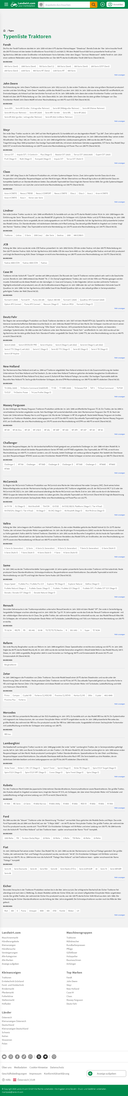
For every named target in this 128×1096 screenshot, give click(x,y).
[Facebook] (17, 1056)
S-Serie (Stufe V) (11, 552)
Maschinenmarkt (10, 937)
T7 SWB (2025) (65, 388)
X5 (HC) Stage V (54, 510)
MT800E (102, 464)
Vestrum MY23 (68, 304)
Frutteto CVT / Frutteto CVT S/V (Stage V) (100, 588)
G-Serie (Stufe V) (109, 548)
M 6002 (92, 803)
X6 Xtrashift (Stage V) (73, 510)
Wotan (71, 910)
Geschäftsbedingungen (14, 1073)
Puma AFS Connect (32, 304)
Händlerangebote (10, 941)
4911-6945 (108, 695)
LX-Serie (27, 803)
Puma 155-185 (38, 299)
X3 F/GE (55, 506)
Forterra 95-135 (10, 695)
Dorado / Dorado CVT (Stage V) (17, 592)
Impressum (35, 1073)
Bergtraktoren (10, 664)
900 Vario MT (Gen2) (41, 70)
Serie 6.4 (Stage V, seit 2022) (91, 344)
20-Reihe (46, 838)
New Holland (72, 988)
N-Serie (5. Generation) (67, 548)
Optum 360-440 (53, 299)
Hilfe (8, 1080)
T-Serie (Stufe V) (27, 552)
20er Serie (50, 235)
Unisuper (33, 910)
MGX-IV (84, 803)
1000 (69, 235)
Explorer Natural (75, 583)
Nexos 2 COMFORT (43, 193)
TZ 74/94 (96, 630)
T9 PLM (120, 388)
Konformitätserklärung (56, 1073)
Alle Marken (7, 959)
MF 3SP (83, 429)
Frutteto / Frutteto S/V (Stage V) (66, 588)
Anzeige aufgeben (10, 963)
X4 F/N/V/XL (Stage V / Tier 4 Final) (18, 510)
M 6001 (101, 803)
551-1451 (73, 630)
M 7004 (7, 803)
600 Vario (72, 70)
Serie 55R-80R (115, 868)
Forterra (22, 699)
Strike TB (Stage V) (82, 768)
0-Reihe (66, 838)
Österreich (7, 1017)
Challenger (31, 464)
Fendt (69, 977)
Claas (69, 996)
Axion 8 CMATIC (10, 193)
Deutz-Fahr (71, 1003)
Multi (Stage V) (26, 158)
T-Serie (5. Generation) (89, 548)
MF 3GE (65, 429)
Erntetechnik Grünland (13, 981)
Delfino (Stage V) (92, 583)
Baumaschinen (73, 959)
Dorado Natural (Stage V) (44, 592)
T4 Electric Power (21, 392)
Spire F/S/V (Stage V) (13, 772)
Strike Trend (9, 768)
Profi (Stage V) (10, 158)
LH (78, 910)
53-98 (40, 630)
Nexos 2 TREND (26, 193)
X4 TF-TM (8, 506)
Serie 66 (7, 873)
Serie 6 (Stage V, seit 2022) (66, 344)
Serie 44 (33, 868)
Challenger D (67, 464)
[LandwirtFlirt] (54, 1056)
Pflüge (69, 948)
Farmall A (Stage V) (85, 304)
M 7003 (110, 803)
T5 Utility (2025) (10, 388)
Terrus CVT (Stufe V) (74, 158)
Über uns (7, 1067)
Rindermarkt (8, 988)
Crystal (98, 695)
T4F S (92, 388)
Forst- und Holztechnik (13, 984)
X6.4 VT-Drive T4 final (13, 506)
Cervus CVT (9, 154)
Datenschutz (57, 1067)
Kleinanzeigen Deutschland (15, 1028)
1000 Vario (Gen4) (28, 66)
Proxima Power (10, 695)
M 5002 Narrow (40, 803)
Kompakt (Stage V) (43, 158)
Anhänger (71, 963)
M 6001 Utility (54, 803)
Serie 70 (103, 868)
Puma (23, 910)
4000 (42, 910)
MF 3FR (74, 429)
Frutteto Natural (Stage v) (15, 588)
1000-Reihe (8, 838)
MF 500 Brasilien (11, 429)
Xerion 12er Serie (36, 197)
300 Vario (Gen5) (81, 66)
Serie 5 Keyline (46, 344)
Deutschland (8, 1024)
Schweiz (6, 1032)
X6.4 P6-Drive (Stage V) (94, 510)
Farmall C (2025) (70, 299)
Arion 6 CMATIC (102, 193)
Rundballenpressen (75, 945)
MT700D (42, 464)
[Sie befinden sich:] (5, 30)
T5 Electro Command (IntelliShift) (34, 388)
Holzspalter (72, 956)
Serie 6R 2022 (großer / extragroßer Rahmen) (23, 116)
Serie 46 (7, 868)
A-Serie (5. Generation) (45, 548)
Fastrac (44, 262)
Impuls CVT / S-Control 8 (27, 154)
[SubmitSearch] (93, 5)
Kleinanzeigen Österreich (14, 1021)
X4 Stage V (40, 510)
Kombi (62, 910)
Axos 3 (22, 197)
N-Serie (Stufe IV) (70, 552)
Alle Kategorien (9, 956)
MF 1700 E (37, 429)
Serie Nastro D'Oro (68, 868)
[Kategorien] (39, 1056)
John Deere (71, 981)
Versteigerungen (10, 952)
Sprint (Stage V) (64, 768)
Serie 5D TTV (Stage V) (60, 349)
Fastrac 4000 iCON (30, 262)
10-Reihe (97, 838)
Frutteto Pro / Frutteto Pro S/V (31, 583)
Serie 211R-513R (85, 868)
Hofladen (6, 1003)
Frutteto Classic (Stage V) (39, 588)
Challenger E (91, 464)
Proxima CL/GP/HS (63, 695)
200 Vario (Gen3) (11, 70)
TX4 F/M (46, 506)
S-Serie (28, 235)
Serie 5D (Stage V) (80, 349)
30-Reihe (56, 838)
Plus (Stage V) (46, 154)
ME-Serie (16, 803)
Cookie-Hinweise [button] (39, 1067)
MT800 (7, 468)
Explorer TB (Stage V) (56, 583)
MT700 (20, 464)
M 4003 (66, 803)
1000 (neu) (38, 235)
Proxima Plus (9, 699)
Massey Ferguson (74, 999)
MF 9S (100, 429)
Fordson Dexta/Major (31, 838)
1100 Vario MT (59, 70)
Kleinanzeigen (9, 945)
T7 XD (53, 388)
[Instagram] (10, 1056)
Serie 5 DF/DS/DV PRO (28, 344)
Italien (5, 1036)
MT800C (112, 464)
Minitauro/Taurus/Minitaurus (16, 583)
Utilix (90, 695)
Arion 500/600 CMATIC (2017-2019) (18, 193)
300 (12, 910)
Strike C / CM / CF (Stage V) (29, 768)
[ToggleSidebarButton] (6, 4)
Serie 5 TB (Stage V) (99, 349)
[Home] (23, 4)
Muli (6, 910)
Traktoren (8, 235)
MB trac (7, 734)
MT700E (79, 464)
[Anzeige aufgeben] (102, 4)
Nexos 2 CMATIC (60, 193)
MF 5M (7, 429)
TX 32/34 (8, 630)
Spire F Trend (48, 768)
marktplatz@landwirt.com (12, 1092)
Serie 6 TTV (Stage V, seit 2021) (17, 349)
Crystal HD (27, 695)
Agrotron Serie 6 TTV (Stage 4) (17, 344)
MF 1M (27, 429)
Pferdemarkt (8, 992)
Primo (7, 695)
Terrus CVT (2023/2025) (83, 154)
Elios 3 (81, 193)
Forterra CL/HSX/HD (43, 695)
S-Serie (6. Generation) (13, 548)
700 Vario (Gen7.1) (46, 66)
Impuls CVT (58, 158)
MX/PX (17, 630)
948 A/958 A (78, 235)
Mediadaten (20, 1067)
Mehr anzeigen (119, 75)
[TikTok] (24, 1056)
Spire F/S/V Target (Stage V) (104, 768)
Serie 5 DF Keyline (11, 353)
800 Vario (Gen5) (11, 66)
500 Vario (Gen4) (64, 66)
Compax (16, 695)
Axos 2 (90, 193)
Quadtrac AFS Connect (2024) (92, 299)
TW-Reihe (76, 838)
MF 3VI (92, 429)
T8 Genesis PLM (80, 388)
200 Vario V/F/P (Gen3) (100, 66)
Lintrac (19, 235)
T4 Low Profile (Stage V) (41, 392)
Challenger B (53, 464)
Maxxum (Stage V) (51, 304)
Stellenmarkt (8, 999)
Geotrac (60, 235)
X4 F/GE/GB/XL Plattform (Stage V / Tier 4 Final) (82, 506)
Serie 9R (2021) (80, 112)
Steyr (68, 984)
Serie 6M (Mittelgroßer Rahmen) (66, 108)
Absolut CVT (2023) (63, 154)
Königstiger (9, 910)
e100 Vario (25, 70)
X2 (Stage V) (20, 506)
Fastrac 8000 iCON (12, 262)
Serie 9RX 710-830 (52, 112)
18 (96, 868)
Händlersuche (8, 948)
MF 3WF (56, 429)
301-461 (32, 630)
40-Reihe (86, 838)
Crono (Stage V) (56, 772)
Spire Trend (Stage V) (75, 772)
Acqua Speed (9, 583)
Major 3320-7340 (11, 695)
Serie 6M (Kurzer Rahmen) (15, 112)
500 (48, 910)
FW (17, 838)
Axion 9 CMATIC (10, 197)
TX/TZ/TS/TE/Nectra (54, 630)
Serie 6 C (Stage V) (40, 349)
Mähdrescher (72, 941)
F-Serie (57, 552)
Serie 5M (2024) (36, 112)
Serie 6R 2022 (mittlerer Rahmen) (59, 116)
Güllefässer (71, 952)
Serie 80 (54, 868)
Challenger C (9, 464)
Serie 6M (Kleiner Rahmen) (93, 108)
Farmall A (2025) (11, 299)
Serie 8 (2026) (9, 344)
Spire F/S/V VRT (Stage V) (35, 772)
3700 (54, 910)
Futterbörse (7, 996)
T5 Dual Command (105, 388)
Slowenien (7, 1039)
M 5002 (75, 803)
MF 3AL (47, 429)
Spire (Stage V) (93, 772)
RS (24, 630)
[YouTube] (4, 1056)
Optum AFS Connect (12, 304)
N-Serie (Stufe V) (44, 552)
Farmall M (25, 299)
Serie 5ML (67, 112)
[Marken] (45, 1056)
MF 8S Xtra (17, 429)
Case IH (70, 992)
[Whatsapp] (30, 1056)
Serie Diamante (20, 868)
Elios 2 (73, 193)
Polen (4, 1043)
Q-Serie (29, 548)
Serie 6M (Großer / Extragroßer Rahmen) (32, 108)
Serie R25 (43, 868)
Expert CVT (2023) (103, 154)
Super (87, 630)
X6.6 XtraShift (34, 506)
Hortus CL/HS (79, 695)
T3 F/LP (7, 392)
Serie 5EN (8, 108)
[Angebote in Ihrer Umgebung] (41, 5)
